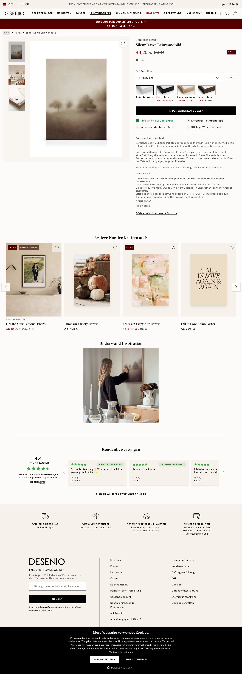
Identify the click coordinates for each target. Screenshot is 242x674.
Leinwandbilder (100, 13)
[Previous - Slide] (133, 93)
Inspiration (194, 13)
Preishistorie (143, 205)
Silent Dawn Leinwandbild (41, 32)
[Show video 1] (17, 99)
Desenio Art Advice (183, 560)
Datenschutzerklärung (51, 607)
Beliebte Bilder (42, 13)
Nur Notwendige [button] (137, 659)
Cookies (177, 584)
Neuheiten (64, 13)
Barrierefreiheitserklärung (125, 590)
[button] (229, 78)
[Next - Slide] (239, 93)
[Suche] (220, 13)
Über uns (115, 560)
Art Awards (116, 613)
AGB (174, 578)
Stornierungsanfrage (184, 596)
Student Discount (120, 596)
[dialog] (121, 650)
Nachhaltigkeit (119, 584)
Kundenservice (181, 566)
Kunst (18, 32)
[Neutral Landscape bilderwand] (120, 385)
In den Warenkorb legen (186, 110)
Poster (81, 13)
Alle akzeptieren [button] (104, 659)
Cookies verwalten (183, 602)
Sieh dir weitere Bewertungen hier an (121, 493)
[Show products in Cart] (235, 13)
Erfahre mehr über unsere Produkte (156, 213)
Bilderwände (172, 13)
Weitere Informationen (121, 651)
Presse (114, 566)
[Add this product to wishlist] (123, 43)
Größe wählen (144, 71)
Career (114, 578)
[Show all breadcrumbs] (6, 33)
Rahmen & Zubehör (128, 13)
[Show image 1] (17, 52)
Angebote (152, 13)
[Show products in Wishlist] (227, 13)
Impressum (116, 572)
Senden (57, 599)
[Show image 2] (17, 75)
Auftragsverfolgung (183, 572)
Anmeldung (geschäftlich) (125, 619)
